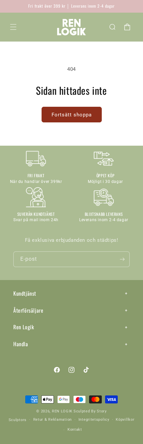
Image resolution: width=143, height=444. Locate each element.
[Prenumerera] (122, 259)
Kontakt (75, 429)
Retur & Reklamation (52, 419)
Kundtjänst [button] (24, 293)
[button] (13, 27)
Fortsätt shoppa (72, 115)
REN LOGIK (62, 411)
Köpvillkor (125, 419)
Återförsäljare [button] (28, 310)
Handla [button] (20, 344)
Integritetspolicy (93, 419)
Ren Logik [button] (23, 327)
